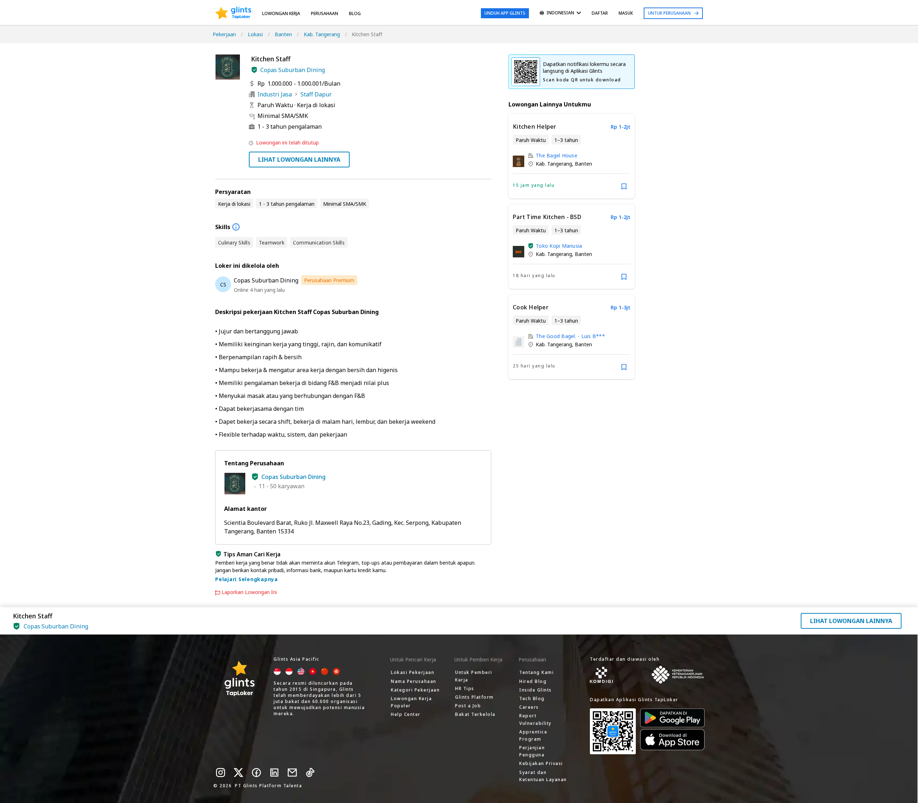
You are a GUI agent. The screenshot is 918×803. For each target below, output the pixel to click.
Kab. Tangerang (322, 34)
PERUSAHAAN (324, 13)
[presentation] (233, 13)
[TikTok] (310, 772)
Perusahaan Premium (329, 280)
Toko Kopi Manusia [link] (559, 245)
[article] (571, 156)
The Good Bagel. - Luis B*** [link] (570, 336)
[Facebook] (256, 772)
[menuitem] (560, 13)
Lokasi (255, 34)
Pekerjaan (224, 34)
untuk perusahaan (669, 13)
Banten (283, 34)
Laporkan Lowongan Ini (249, 592)
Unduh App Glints (504, 13)
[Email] (292, 772)
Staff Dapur (316, 94)
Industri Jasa (274, 94)
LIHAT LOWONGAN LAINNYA (299, 159)
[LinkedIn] (274, 772)
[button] (254, 70)
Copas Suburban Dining (292, 70)
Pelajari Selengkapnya (246, 579)
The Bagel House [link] (556, 155)
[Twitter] (238, 772)
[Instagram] (220, 772)
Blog (355, 13)
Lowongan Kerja (281, 13)
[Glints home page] (233, 13)
